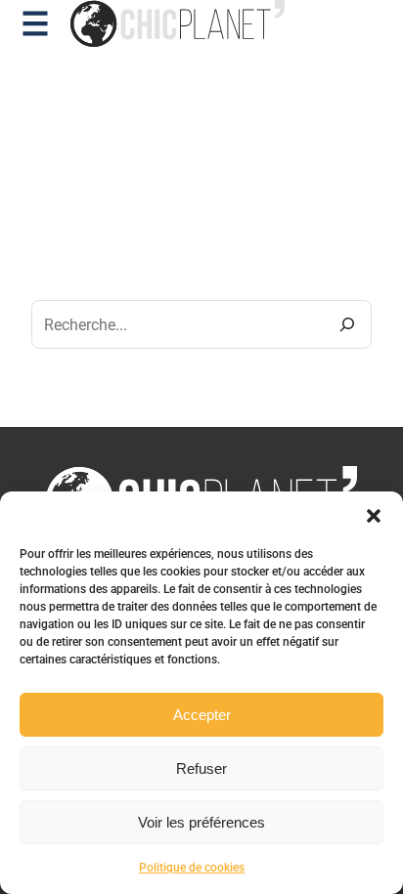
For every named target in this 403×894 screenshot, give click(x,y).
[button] (373, 516)
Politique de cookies (192, 867)
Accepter (202, 714)
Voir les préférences (201, 822)
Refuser (201, 768)
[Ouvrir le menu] (35, 23)
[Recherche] (347, 324)
